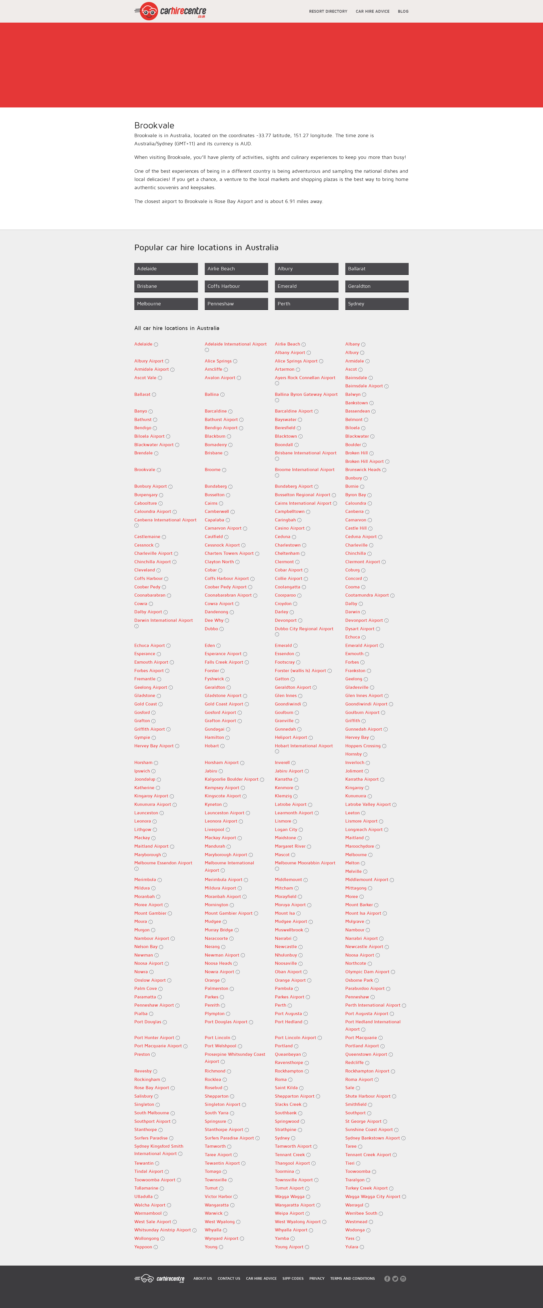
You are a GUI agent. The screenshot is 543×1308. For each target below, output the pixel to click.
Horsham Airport (222, 762)
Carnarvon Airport (224, 527)
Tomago (214, 1171)
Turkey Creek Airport (367, 1187)
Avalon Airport (221, 377)
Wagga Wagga (290, 1196)
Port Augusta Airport (367, 1013)
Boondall (284, 444)
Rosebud (214, 1087)
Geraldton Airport (294, 687)
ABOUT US (202, 1278)
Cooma (353, 586)
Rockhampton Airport (368, 1070)
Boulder (353, 444)
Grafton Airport (221, 720)
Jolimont (355, 770)
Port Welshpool (221, 1045)
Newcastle (286, 946)
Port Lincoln (218, 1037)
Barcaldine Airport (294, 410)
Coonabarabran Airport (229, 594)
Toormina (285, 1171)
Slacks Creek (289, 1104)
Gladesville (357, 687)
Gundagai (215, 728)
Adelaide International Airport (236, 343)
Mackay (142, 837)
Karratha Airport (362, 779)
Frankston (356, 670)
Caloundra (356, 503)
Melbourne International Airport (229, 866)
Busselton (215, 494)
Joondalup (145, 779)
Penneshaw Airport (154, 1004)
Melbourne (356, 854)
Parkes (212, 996)
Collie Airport (289, 578)
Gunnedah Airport (364, 728)
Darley (282, 611)
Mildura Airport (221, 887)
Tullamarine (147, 1187)
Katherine (145, 787)
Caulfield (214, 536)
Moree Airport (149, 904)
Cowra (141, 603)
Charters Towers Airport (230, 553)
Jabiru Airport (290, 770)
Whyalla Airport (292, 1229)
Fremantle (145, 678)
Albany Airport (291, 352)
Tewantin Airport (223, 1162)
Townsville (216, 1179)
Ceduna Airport (361, 536)
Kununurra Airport (153, 804)
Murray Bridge (219, 929)
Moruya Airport (291, 904)
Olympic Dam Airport (368, 971)
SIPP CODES (293, 1278)
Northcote (356, 963)
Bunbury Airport (151, 486)
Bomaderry (216, 444)
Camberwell (217, 511)
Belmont (354, 419)
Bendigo (143, 427)
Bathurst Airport (222, 419)
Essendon (285, 653)
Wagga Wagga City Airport (373, 1196)
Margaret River (291, 846)
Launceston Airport (225, 812)
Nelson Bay (146, 946)
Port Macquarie (361, 1037)
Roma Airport (359, 1079)
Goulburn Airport (363, 712)
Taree (351, 1146)
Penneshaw (357, 996)
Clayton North (220, 561)
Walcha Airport (150, 1204)
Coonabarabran (150, 594)
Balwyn (353, 394)
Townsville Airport (294, 1179)
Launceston (147, 812)
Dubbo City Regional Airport (304, 628)
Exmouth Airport (152, 661)
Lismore (284, 820)
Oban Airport (289, 971)
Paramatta (146, 996)
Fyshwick (215, 678)
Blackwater (357, 436)
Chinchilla (356, 553)
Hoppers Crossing (363, 745)
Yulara (352, 1246)
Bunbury (354, 477)
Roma (281, 1079)
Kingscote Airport (223, 795)
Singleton (145, 1104)
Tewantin (144, 1162)
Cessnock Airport (223, 544)
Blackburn (216, 436)
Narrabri (284, 938)
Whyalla (214, 1229)
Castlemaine (148, 536)
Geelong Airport (151, 687)
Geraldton (216, 687)
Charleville (357, 544)
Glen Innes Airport (364, 695)
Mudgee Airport (292, 921)
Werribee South (362, 1213)
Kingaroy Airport (152, 795)
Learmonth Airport (294, 812)
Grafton (142, 720)
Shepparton (217, 1095)
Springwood (288, 1121)
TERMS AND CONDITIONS (352, 1278)
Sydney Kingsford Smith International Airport (158, 1149)
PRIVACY (317, 1278)
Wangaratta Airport (295, 1204)
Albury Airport (149, 360)
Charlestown (288, 544)
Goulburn (285, 712)
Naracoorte (217, 938)
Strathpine (286, 1129)
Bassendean (358, 410)
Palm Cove (146, 988)
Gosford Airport (221, 712)
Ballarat (143, 394)
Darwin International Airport (163, 620)
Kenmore (285, 787)
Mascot (283, 854)
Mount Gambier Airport (229, 913)
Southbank (286, 1112)
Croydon (284, 603)
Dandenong (217, 611)
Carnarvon (356, 519)
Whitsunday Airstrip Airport (163, 1229)
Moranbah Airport (223, 896)
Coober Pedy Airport (226, 586)
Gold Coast (146, 703)
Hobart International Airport (304, 745)
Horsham (144, 762)
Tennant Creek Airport (369, 1154)
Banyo (141, 410)
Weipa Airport (290, 1213)
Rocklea (214, 1079)
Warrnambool (148, 1213)
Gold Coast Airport (225, 703)
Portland (284, 1045)
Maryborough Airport (227, 854)
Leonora (143, 820)
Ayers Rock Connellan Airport (305, 377)
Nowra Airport (220, 971)
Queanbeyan (288, 1054)
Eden (210, 645)
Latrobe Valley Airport (368, 804)
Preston (142, 1054)
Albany (353, 343)
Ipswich (142, 770)
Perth (281, 1004)
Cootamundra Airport (367, 594)
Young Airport (290, 1246)
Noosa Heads (219, 963)
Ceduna (283, 536)
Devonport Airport (364, 620)
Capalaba (215, 519)
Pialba (141, 1013)
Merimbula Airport (224, 879)
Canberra (355, 511)
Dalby (352, 603)
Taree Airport (219, 1154)
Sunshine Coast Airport (369, 1129)
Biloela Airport (150, 436)
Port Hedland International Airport (373, 1025)
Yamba (282, 1238)
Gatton (282, 678)
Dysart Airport (360, 628)
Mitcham (284, 887)
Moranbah (145, 896)
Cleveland (145, 569)
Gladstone (145, 695)
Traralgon (355, 1179)
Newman (144, 954)
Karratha (284, 779)
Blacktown (286, 436)
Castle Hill (356, 527)
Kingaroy (355, 787)
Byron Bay (356, 494)
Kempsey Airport (223, 787)
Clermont (285, 561)
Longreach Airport (364, 829)
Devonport (286, 620)
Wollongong (147, 1238)
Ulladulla (144, 1196)
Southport (356, 1112)
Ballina (212, 394)
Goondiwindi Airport (367, 703)
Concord (354, 578)
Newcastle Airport (365, 946)
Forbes (352, 661)
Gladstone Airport (224, 695)
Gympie (143, 737)
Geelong (354, 678)
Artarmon (285, 369)
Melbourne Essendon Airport (163, 862)
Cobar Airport (289, 569)
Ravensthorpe (290, 1062)
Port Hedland (289, 1021)
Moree (352, 896)
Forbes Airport (149, 670)
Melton (353, 862)
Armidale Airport (152, 369)
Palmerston (217, 988)
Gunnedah (286, 728)
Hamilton (215, 737)
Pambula (284, 988)
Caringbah (286, 519)
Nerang (213, 946)
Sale (350, 1087)
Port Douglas (148, 1021)
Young (212, 1246)
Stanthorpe (146, 1129)
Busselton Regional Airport (303, 494)
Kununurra (356, 795)
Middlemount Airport (367, 879)
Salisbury (144, 1095)
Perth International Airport (373, 1004)
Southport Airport (153, 1121)
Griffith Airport (150, 728)
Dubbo (212, 628)
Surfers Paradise (151, 1137)
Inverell (283, 762)
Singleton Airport (223, 1104)
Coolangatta (288, 586)
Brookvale (145, 469)
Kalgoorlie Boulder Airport (232, 779)
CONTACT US (229, 1278)
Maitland (355, 837)
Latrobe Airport (291, 804)
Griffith (353, 720)
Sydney (283, 1137)
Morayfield (286, 896)
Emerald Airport (362, 645)
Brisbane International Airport (306, 452)
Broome (213, 469)
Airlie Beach (288, 343)
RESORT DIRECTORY (328, 11)
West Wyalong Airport (298, 1221)
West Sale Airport (153, 1221)
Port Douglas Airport (227, 1021)
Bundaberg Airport (294, 486)
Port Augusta (289, 1013)
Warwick (214, 1213)
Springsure (216, 1121)
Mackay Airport (221, 837)
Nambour (355, 929)
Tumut (212, 1187)
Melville (354, 871)
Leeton (353, 812)
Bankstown (357, 402)
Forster (212, 670)
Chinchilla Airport (153, 561)
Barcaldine (216, 410)
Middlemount (289, 879)
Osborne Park (359, 980)
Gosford (142, 712)
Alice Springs (219, 360)
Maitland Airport (152, 846)
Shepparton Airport (295, 1095)
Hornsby (354, 753)
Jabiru (212, 770)
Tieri (350, 1162)
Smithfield (356, 1104)
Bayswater (286, 419)
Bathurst (143, 419)
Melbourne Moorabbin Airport (305, 862)
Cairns (212, 503)
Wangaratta (217, 1204)
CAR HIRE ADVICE (372, 11)
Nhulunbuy (286, 954)
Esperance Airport (224, 653)
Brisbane (214, 452)
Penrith (213, 1004)
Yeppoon (144, 1246)
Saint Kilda (287, 1087)
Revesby (143, 1070)
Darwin (353, 611)
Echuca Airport (150, 645)
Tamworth (216, 1146)
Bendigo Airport (222, 427)
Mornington (217, 904)
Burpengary (146, 494)
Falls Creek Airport (225, 661)
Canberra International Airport (165, 519)
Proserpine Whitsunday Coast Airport (235, 1058)
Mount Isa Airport (364, 913)
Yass (350, 1238)
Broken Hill (357, 452)
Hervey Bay (357, 737)
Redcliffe (355, 1062)
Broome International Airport (305, 469)
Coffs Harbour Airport (227, 578)
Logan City (287, 829)
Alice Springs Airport (297, 360)
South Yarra (217, 1112)
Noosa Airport (360, 954)
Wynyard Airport (222, 1238)
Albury (352, 352)
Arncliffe (214, 369)
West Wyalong (220, 1221)
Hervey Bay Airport (154, 745)
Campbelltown (290, 511)
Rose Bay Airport (152, 1087)
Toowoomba (358, 1171)
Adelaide (144, 343)
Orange (213, 980)
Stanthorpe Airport (225, 1129)
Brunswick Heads (363, 469)
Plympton (215, 1013)
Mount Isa (285, 913)
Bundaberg (216, 486)
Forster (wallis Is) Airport (301, 670)
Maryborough (148, 854)
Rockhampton (290, 1070)
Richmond (216, 1070)
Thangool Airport (293, 1162)
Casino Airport (290, 527)
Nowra (141, 971)
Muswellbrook (290, 929)
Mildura (142, 887)
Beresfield (286, 427)
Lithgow (143, 829)
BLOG (403, 11)
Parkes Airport (290, 996)
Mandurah (216, 846)
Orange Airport (291, 980)
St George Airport (364, 1121)
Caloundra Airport (153, 511)
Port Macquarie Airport (158, 1045)
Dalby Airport (148, 611)
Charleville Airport (154, 553)
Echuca (353, 636)
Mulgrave (355, 921)
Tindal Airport (149, 1171)
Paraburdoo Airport (365, 988)
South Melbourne (152, 1112)
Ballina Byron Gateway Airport (306, 394)
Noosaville (286, 963)
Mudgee (214, 921)
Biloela (353, 427)
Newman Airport (223, 954)
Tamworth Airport (294, 1146)
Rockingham (147, 1079)
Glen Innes (286, 695)
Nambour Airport (152, 938)
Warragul (355, 1204)
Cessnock (144, 544)
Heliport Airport (292, 737)
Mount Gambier (151, 913)
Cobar (211, 569)
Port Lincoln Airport (296, 1037)
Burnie (352, 486)
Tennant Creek (290, 1154)
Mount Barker (359, 904)
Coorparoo (286, 594)
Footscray (285, 661)
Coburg (353, 569)
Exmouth (355, 653)
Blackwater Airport (154, 444)
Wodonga (355, 1229)
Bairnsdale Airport (364, 385)
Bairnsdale (357, 377)
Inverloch (355, 762)
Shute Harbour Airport (368, 1095)
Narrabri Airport (362, 938)
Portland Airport (362, 1045)
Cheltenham (288, 553)
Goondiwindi (289, 703)
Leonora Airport (222, 820)
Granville (285, 720)
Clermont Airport (363, 561)
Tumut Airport (290, 1187)
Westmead (357, 1221)
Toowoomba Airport (155, 1179)
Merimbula (146, 879)
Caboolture (146, 503)
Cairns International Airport (304, 503)
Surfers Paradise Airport (230, 1137)
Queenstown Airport (367, 1054)
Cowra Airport (220, 603)
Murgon (142, 929)
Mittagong (356, 887)
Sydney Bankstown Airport (373, 1137)
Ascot (351, 369)
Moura (141, 921)
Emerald (284, 645)
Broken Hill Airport (365, 461)
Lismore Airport (362, 820)
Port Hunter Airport (155, 1037)
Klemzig (284, 795)
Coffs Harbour (149, 578)
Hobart (212, 745)
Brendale (144, 452)
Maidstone (286, 837)
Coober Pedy (148, 586)
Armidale (355, 360)
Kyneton (214, 804)
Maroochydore (360, 846)
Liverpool (215, 829)
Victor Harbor (219, 1196)
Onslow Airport (150, 980)
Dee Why (215, 620)
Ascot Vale (146, 377)
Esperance (145, 653)
